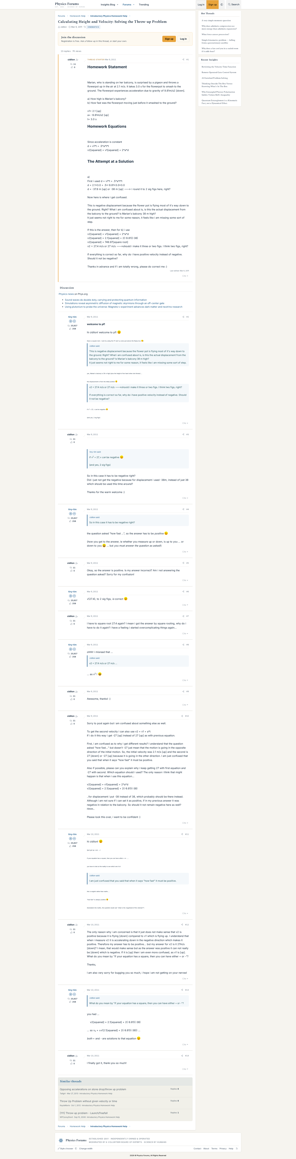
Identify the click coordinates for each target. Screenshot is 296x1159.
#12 (187, 924)
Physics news (66, 293)
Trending (144, 4)
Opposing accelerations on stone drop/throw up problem (93, 1089)
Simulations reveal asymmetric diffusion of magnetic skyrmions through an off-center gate (114, 303)
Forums (127, 4)
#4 (187, 509)
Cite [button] (184, 276)
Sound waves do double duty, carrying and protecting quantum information (106, 299)
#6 (187, 591)
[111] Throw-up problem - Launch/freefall (84, 1113)
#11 (187, 834)
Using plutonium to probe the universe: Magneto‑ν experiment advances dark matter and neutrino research (123, 306)
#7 (187, 616)
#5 (187, 563)
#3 (187, 434)
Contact (197, 1148)
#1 (187, 59)
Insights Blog (108, 4)
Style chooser (67, 1148)
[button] (117, 4)
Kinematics (93, 27)
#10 (187, 716)
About (206, 1148)
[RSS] (237, 1148)
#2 (187, 317)
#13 (187, 990)
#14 (187, 1056)
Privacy (223, 1148)
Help (231, 1148)
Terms (214, 1148)
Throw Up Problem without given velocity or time (88, 1101)
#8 (187, 644)
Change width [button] (85, 1148)
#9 (187, 691)
